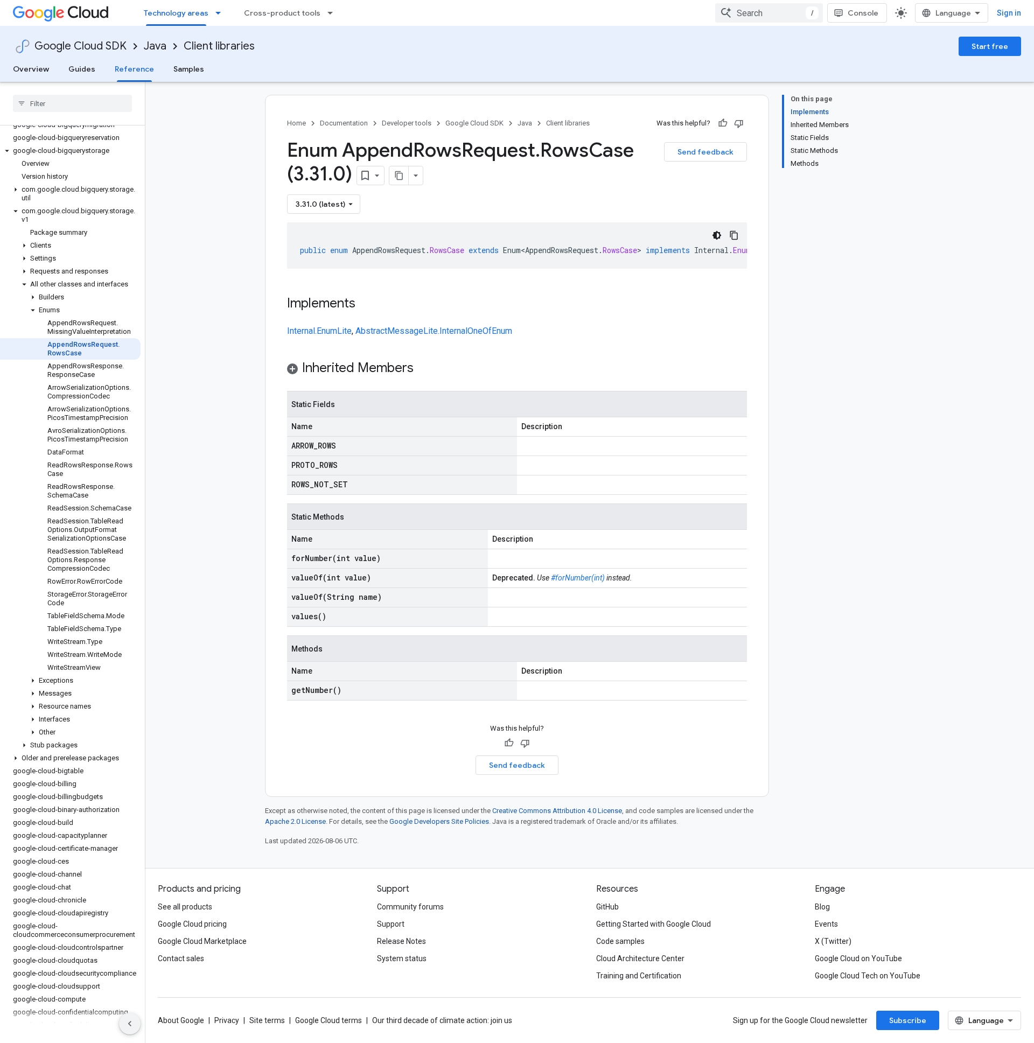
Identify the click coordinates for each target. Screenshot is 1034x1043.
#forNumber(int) (578, 577)
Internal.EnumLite (319, 331)
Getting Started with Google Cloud (653, 924)
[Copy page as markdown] (399, 175)
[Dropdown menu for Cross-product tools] (333, 13)
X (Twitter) (833, 941)
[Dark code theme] (716, 235)
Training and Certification (638, 975)
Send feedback (705, 152)
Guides (81, 69)
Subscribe (907, 1020)
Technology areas (176, 13)
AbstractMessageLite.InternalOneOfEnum (433, 331)
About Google (181, 1020)
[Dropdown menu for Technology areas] (221, 13)
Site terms (267, 1020)
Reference (134, 69)
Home (296, 123)
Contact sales (181, 958)
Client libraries (219, 46)
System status (402, 958)
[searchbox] (72, 103)
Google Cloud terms (328, 1020)
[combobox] (769, 13)
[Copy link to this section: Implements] (366, 304)
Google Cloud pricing (192, 924)
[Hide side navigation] (130, 1023)
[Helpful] (723, 123)
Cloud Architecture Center (640, 958)
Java (155, 46)
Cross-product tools (282, 13)
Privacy (226, 1020)
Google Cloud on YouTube (858, 958)
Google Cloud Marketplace (202, 941)
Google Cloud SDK (80, 46)
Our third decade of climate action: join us (442, 1020)
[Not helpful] (739, 123)
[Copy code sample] (734, 235)
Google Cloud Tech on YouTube (867, 975)
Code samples (620, 941)
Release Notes (401, 941)
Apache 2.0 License (295, 821)
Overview (31, 69)
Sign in (1009, 13)
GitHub (607, 906)
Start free (990, 46)
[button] (70, 150)
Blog (822, 906)
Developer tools (406, 123)
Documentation (344, 123)
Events (826, 924)
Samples (188, 69)
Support (390, 924)
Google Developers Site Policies (439, 821)
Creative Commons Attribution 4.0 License (557, 811)
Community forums (410, 906)
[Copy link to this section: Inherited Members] (424, 368)
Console (863, 13)
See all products (185, 906)
